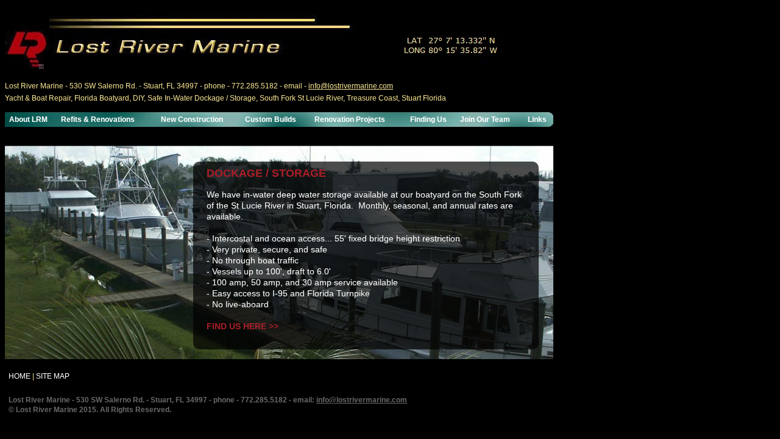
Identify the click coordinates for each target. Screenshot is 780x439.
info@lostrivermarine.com (350, 86)
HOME (19, 376)
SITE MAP (52, 376)
